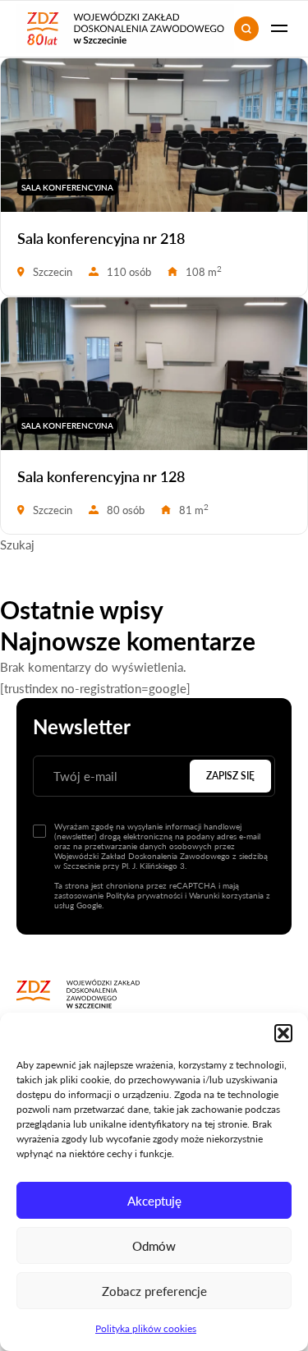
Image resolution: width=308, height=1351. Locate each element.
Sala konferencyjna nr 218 (101, 238)
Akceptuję (154, 1200)
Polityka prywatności (144, 895)
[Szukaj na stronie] (246, 28)
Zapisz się (230, 776)
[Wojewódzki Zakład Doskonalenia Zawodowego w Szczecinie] (78, 994)
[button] (283, 1033)
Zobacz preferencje (154, 1291)
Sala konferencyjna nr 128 (101, 476)
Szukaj (17, 544)
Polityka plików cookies (145, 1328)
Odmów (154, 1245)
